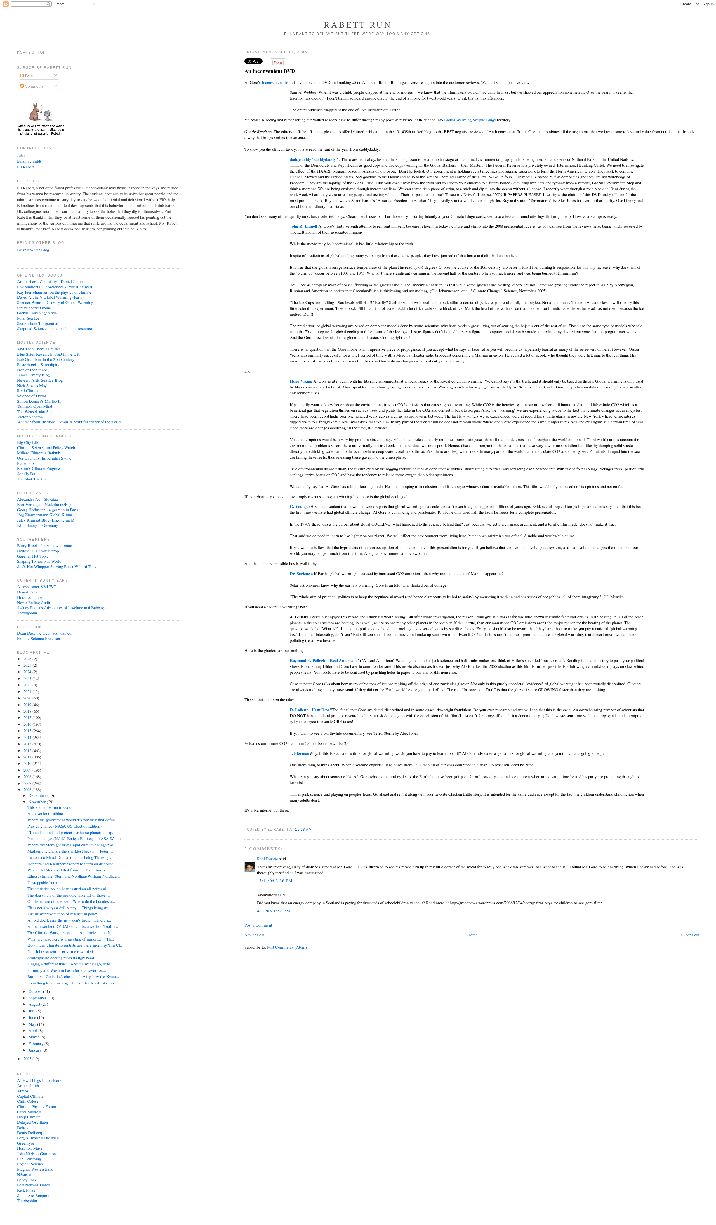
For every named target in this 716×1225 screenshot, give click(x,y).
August (35, 1004)
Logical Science (30, 1164)
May (33, 1024)
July (32, 1011)
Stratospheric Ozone (34, 307)
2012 (27, 750)
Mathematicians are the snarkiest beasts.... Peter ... (70, 851)
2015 (27, 730)
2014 (27, 737)
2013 (27, 743)
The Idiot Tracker (31, 479)
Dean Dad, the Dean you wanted (44, 633)
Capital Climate (30, 1096)
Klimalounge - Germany (37, 525)
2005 (27, 1058)
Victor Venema (30, 417)
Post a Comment (258, 925)
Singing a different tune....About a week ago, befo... (70, 964)
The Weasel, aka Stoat (36, 411)
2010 (27, 763)
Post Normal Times (33, 1185)
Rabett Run (358, 24)
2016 (27, 724)
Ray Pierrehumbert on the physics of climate (54, 292)
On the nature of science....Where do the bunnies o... (71, 901)
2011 (27, 757)
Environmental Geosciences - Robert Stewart (54, 286)
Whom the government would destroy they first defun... (72, 820)
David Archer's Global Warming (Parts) (50, 297)
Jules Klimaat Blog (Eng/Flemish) (45, 520)
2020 (27, 698)
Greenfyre (25, 1143)
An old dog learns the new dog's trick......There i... (69, 920)
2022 (27, 684)
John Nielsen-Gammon (36, 1153)
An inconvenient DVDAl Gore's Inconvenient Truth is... (73, 926)
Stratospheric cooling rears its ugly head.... (62, 957)
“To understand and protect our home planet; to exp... (71, 832)
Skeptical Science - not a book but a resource (54, 328)
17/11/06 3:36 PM (275, 880)
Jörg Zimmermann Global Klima (44, 514)
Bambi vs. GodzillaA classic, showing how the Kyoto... (73, 976)
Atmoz (23, 1091)
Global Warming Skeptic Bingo (470, 120)
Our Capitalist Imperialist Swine (44, 458)
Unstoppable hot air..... (46, 882)
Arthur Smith (28, 1085)
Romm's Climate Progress (39, 468)
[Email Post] (313, 829)
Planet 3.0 (25, 463)
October (36, 991)
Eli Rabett (25, 166)
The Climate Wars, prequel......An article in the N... (70, 932)
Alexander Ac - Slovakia (37, 499)
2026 (27, 658)
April (33, 1030)
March (35, 1037)
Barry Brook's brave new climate (44, 545)
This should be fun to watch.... (52, 807)
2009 (27, 770)
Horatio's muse (29, 597)
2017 (27, 717)
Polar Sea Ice (28, 318)
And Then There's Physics (39, 349)
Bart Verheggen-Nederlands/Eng (44, 504)
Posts (29, 75)
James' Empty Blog (33, 375)
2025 (27, 665)
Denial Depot (28, 592)
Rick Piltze (26, 1190)
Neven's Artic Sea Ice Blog (40, 380)
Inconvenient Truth (277, 82)
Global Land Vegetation (37, 312)
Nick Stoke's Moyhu (33, 385)
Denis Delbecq (29, 1132)
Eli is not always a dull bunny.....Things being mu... (70, 907)
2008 (27, 776)
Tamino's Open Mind (34, 406)
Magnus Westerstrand (35, 1169)
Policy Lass (26, 1179)
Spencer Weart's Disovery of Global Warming (55, 302)
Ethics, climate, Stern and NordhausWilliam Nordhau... (73, 876)
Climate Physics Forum (36, 1106)
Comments (33, 86)
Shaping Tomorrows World (39, 561)
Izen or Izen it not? (33, 370)
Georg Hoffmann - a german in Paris (47, 509)
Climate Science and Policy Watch (46, 447)
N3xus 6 (24, 1174)
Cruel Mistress (29, 1112)
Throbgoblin (27, 613)
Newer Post (254, 934)
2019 (27, 704)
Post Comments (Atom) (287, 947)
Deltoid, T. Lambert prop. (38, 550)
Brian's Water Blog (33, 250)
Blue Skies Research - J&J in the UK (48, 354)
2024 (27, 671)
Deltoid (23, 1127)
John (21, 155)
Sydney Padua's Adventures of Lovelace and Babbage (61, 607)
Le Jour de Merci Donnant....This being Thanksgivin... (72, 857)
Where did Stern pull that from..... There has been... (70, 870)
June (33, 1017)
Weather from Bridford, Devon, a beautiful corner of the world (69, 422)
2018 (27, 711)
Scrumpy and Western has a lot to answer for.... (66, 970)
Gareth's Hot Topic (33, 556)
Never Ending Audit (33, 602)
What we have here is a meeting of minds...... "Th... (70, 939)
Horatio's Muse (30, 1148)
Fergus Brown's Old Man (38, 1138)
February (36, 1043)
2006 (27, 789)
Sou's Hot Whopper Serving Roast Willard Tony (56, 566)
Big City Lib (27, 442)
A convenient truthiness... (48, 813)
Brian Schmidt (29, 161)
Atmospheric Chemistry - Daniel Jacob (50, 281)
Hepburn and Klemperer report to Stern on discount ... (72, 863)
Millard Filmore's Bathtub (38, 452)
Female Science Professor (38, 638)
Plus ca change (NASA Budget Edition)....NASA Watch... (75, 838)
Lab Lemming (29, 1159)
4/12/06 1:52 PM (273, 910)
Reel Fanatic (267, 858)
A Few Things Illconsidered (40, 1080)
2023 (27, 678)
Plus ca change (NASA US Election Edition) (64, 826)
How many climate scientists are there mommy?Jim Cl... (75, 945)
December (38, 795)
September (38, 997)
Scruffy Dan (27, 473)
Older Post (690, 934)
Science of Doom (31, 396)
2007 (27, 783)
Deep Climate (29, 1117)
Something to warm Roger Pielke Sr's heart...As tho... (72, 983)
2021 (27, 691)
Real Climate (28, 390)
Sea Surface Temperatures (39, 323)
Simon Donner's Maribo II (39, 401)
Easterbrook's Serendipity (38, 364)
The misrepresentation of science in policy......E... (68, 914)
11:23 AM (303, 829)
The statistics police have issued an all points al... (68, 888)
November (38, 801)
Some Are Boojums (33, 1195)
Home (472, 934)
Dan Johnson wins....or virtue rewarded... (61, 951)
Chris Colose (28, 1101)
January (36, 1050)
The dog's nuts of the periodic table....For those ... (68, 895)
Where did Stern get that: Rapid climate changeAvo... (71, 844)
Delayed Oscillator (32, 1122)
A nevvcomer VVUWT (36, 586)
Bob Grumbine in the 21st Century (45, 359)
